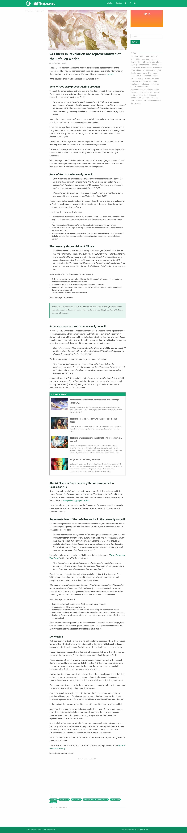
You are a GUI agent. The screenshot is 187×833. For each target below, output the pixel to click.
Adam (146, 56)
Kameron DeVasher (150, 76)
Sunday (139, 101)
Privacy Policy (51, 830)
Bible (138, 59)
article (111, 74)
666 (141, 56)
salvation (134, 95)
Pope (155, 81)
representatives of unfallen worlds (96, 799)
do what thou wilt (138, 62)
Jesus (138, 76)
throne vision (136, 103)
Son (147, 98)
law (132, 78)
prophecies (135, 84)
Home (28, 830)
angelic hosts (64, 799)
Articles (110, 3)
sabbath (157, 92)
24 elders (54, 799)
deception (145, 59)
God (138, 67)
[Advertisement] (34, 44)
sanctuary (143, 95)
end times (150, 62)
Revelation (135, 92)
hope (133, 76)
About (44, 830)
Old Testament (145, 81)
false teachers (144, 65)
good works (142, 73)
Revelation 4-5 (115, 799)
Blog (64, 63)
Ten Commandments (152, 101)
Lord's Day (139, 78)
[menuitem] (109, 3)
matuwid (134, 81)
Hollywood (152, 73)
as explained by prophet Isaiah (76, 500)
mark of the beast (152, 78)
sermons (141, 98)
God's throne (76, 799)
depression (155, 59)
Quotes (119, 3)
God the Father (149, 70)
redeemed (145, 84)
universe (53, 802)
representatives (143, 87)
